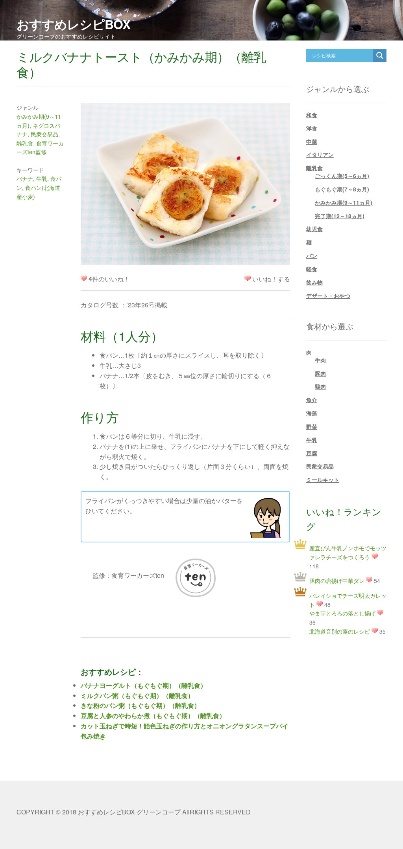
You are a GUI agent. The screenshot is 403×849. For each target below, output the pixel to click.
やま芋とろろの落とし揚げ (342, 613)
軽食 (311, 269)
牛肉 (320, 360)
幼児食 (314, 229)
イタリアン (320, 154)
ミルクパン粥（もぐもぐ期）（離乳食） (137, 695)
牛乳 (41, 178)
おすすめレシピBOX (73, 24)
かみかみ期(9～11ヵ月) (343, 202)
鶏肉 (320, 386)
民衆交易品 (44, 134)
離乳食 (25, 143)
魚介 (311, 400)
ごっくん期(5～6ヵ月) (342, 176)
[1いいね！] (247, 278)
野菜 (311, 426)
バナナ (25, 178)
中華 (311, 141)
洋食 (311, 128)
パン (311, 255)
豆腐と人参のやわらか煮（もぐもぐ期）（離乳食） (153, 715)
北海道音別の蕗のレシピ (339, 631)
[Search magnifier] (379, 55)
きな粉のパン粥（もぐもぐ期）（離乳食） (140, 705)
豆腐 (311, 453)
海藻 (311, 413)
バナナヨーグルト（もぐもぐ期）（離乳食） (144, 685)
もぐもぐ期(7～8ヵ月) (342, 189)
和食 (311, 115)
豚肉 (320, 373)
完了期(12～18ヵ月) (339, 216)
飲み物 (314, 282)
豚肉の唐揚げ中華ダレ (336, 580)
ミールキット (322, 479)
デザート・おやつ (328, 296)
